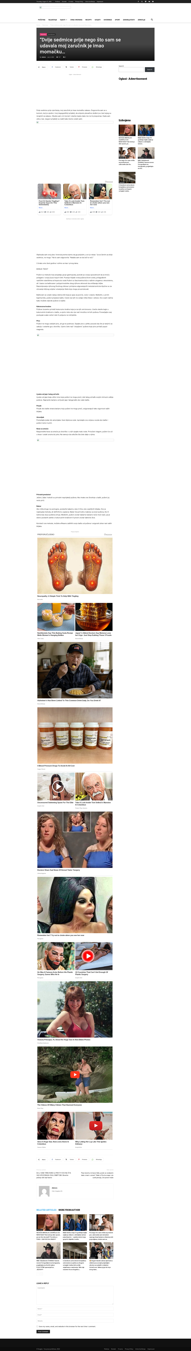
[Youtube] (153, 1)
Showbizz (108, 20)
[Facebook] (138, 1)
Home (38, 25)
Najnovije (52, 20)
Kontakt (64, 1)
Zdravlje (141, 20)
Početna (57, 1)
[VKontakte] (149, 1)
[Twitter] (142, 1)
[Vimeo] (145, 1)
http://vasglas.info (57, 1191)
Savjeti (98, 20)
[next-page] (41, 1274)
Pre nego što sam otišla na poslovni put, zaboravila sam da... (127, 162)
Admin (44, 57)
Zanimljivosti (129, 20)
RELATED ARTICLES (46, 1210)
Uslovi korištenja (90, 1)
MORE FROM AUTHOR (69, 1210)
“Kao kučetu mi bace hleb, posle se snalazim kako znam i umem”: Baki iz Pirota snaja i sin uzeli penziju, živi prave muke (97, 1175)
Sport (117, 20)
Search (121, 66)
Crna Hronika (76, 20)
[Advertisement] (75, 91)
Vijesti (62, 20)
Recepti (88, 20)
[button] (152, 20)
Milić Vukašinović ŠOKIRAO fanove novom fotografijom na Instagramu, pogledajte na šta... (146, 164)
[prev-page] (37, 1274)
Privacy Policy (79, 1)
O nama (71, 1)
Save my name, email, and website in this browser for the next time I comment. (67, 1326)
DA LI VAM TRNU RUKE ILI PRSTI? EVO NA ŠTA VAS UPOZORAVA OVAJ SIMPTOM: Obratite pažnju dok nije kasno (53, 1175)
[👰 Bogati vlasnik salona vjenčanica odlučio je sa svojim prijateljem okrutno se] (101, 1250)
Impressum (100, 1)
